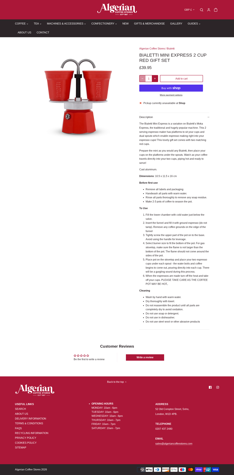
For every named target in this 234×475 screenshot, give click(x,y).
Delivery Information (30, 418)
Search (20, 409)
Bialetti (171, 48)
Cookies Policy (26, 442)
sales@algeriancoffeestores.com (173, 443)
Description (146, 117)
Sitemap (20, 447)
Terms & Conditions (29, 423)
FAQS (18, 428)
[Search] (201, 9)
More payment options (171, 95)
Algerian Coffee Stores (152, 48)
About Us (21, 414)
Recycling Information (31, 433)
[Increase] (155, 78)
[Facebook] (210, 387)
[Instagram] (217, 387)
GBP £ (188, 9)
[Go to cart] (216, 9)
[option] (78, 97)
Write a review (145, 357)
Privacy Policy (25, 438)
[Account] (208, 9)
